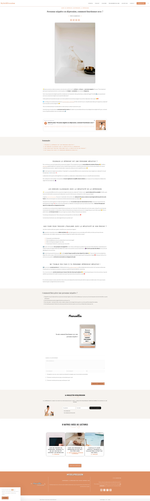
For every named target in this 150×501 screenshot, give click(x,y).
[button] (71, 20)
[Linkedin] (110, 490)
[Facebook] (101, 490)
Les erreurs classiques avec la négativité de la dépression (62, 146)
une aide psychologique (74, 267)
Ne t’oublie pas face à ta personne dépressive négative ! (61, 150)
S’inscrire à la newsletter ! (95, 407)
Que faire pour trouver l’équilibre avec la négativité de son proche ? (65, 148)
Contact (109, 499)
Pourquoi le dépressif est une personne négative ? (59, 144)
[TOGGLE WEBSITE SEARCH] (148, 3)
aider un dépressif (66, 8)
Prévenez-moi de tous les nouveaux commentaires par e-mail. (60, 377)
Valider (5, 497)
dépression (45, 166)
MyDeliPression (8, 3)
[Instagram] (104, 490)
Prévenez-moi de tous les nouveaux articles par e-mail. (58, 380)
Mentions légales (102, 499)
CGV (106, 499)
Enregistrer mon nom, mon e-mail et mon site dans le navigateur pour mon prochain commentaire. (67, 374)
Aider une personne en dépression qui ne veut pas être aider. (75, 449)
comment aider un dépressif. (68, 101)
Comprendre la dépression (81, 8)
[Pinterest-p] (107, 490)
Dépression (56, 454)
